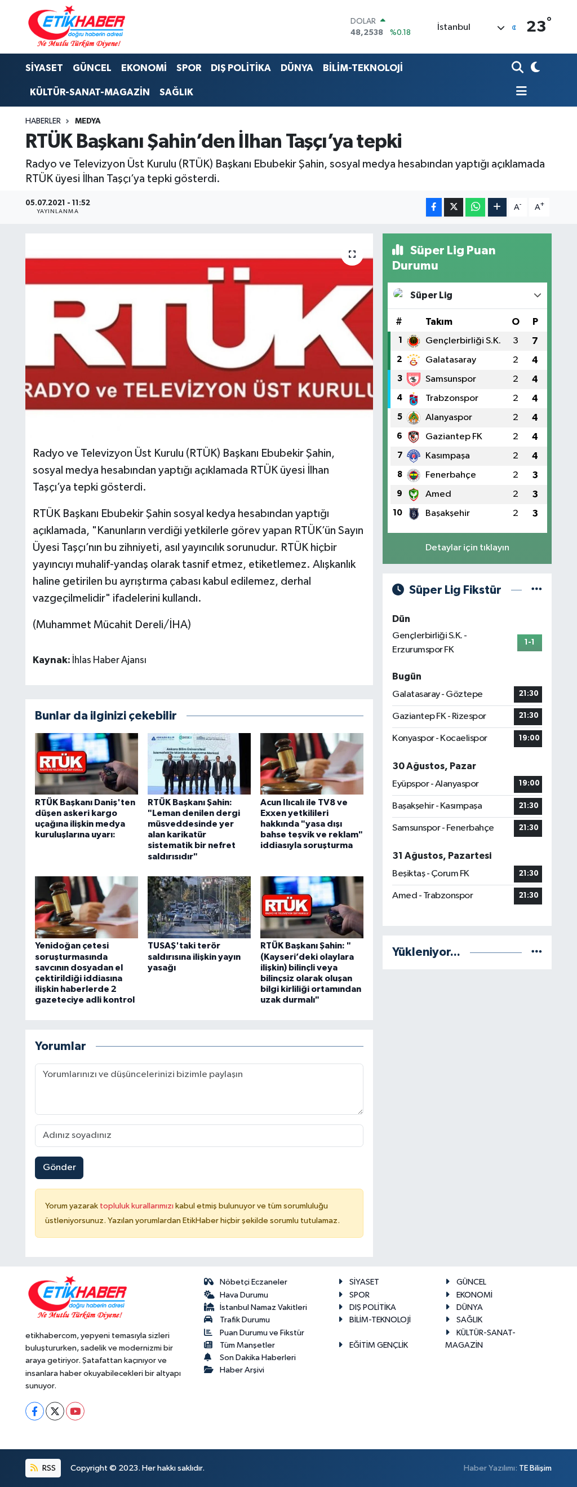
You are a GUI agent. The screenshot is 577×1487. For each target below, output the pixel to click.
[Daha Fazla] (497, 207)
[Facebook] (34, 1411)
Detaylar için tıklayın (467, 548)
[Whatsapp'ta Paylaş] (475, 207)
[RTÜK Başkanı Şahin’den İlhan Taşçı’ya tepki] (199, 335)
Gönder (59, 1167)
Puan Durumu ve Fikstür (262, 1333)
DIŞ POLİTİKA (241, 68)
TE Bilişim (535, 1468)
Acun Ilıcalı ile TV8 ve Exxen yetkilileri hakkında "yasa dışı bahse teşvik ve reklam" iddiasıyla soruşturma (311, 824)
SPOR (188, 68)
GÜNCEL (92, 68)
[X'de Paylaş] (453, 207)
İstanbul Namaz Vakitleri (263, 1307)
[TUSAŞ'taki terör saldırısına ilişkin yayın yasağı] (199, 907)
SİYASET (44, 68)
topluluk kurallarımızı (137, 1206)
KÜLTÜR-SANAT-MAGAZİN (90, 92)
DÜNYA (297, 68)
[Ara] (519, 68)
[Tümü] (536, 952)
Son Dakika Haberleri (258, 1357)
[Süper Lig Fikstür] (536, 590)
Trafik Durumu (245, 1320)
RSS (48, 1468)
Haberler (43, 121)
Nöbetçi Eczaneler (253, 1282)
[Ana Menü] (519, 92)
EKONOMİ (144, 68)
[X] (55, 1411)
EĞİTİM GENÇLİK (378, 1345)
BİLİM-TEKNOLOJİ (363, 68)
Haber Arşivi (242, 1370)
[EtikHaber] (76, 26)
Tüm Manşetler (247, 1345)
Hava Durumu (244, 1295)
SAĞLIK (176, 92)
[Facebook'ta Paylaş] (434, 207)
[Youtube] (75, 1411)
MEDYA (88, 121)
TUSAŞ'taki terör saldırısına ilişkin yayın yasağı (194, 956)
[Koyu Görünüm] (534, 68)
